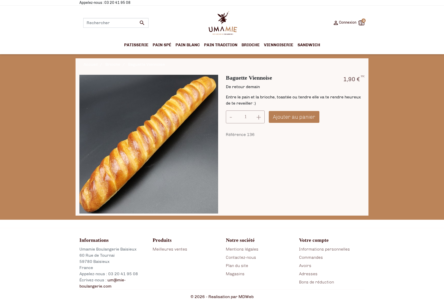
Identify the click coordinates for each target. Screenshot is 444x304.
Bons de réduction (316, 282)
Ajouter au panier (294, 117)
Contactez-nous (241, 257)
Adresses (308, 273)
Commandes (311, 257)
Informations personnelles (324, 249)
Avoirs (305, 265)
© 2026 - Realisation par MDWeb (222, 296)
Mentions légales (242, 249)
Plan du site (237, 265)
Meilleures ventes (170, 249)
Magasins (235, 273)
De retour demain (243, 86)
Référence (236, 134)
